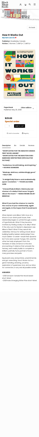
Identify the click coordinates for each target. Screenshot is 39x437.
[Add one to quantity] (12, 126)
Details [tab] (22, 145)
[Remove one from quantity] (6, 126)
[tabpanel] (19, 218)
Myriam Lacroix (8, 38)
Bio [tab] (15, 145)
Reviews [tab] (31, 145)
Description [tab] (6, 145)
